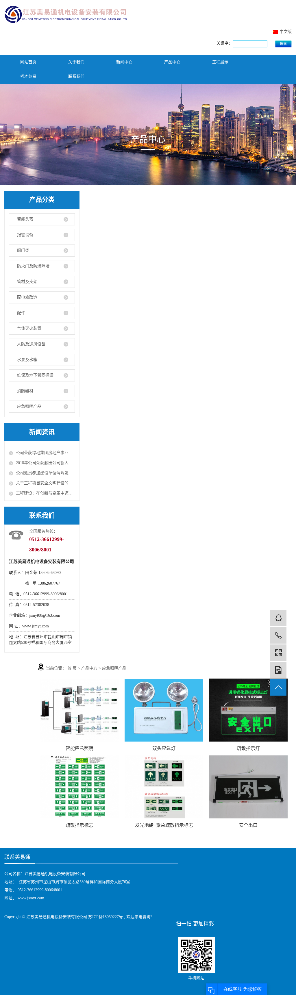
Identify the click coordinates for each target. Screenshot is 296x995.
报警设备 (25, 235)
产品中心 (172, 62)
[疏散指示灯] (248, 710)
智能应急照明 (79, 748)
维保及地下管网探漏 (35, 375)
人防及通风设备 (31, 344)
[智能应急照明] (79, 710)
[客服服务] (278, 618)
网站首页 (28, 62)
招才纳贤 (28, 76)
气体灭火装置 (29, 328)
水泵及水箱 (27, 359)
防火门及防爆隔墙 (33, 266)
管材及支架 (27, 281)
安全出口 (248, 825)
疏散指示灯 (248, 748)
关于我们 (76, 62)
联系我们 (76, 76)
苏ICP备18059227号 (105, 917)
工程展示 (220, 62)
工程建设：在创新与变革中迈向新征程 (45, 493)
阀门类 (23, 250)
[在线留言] (278, 670)
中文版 (286, 31)
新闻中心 (124, 62)
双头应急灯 (163, 748)
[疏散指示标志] (79, 786)
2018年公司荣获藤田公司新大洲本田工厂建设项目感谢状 (45, 463)
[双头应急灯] (164, 710)
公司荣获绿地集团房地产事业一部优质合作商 (45, 453)
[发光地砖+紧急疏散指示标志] (164, 786)
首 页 (72, 668)
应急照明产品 (29, 406)
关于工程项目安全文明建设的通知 (45, 483)
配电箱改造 (27, 297)
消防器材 (25, 391)
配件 (21, 313)
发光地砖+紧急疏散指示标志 (164, 825)
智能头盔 (25, 219)
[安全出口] (248, 786)
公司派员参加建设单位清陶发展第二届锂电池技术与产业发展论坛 (45, 473)
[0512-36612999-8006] (278, 635)
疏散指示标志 (79, 825)
